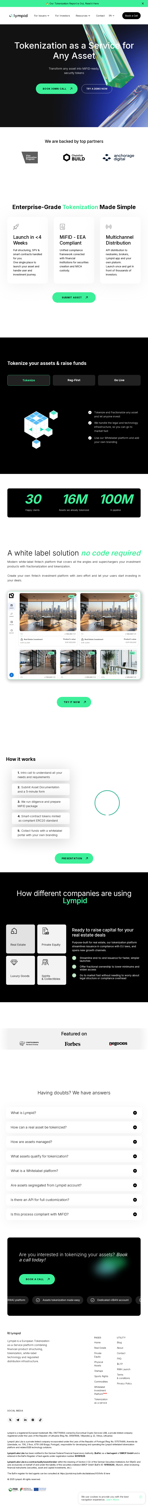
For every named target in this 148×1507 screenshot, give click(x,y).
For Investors (62, 15)
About (120, 1347)
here (108, 1473)
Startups (98, 1370)
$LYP (120, 1363)
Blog (119, 1342)
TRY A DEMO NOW (96, 88)
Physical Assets (98, 1364)
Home (97, 1342)
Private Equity (97, 1355)
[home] (18, 15)
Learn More (112, 1499)
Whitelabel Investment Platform (100, 1390)
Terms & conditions (123, 1376)
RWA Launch (123, 1369)
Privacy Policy (124, 1383)
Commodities (101, 1381)
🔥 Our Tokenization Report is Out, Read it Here (72, 3)
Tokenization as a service (101, 1401)
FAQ (119, 1358)
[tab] (28, 380)
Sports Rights (101, 1376)
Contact (100, 15)
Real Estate (100, 1347)
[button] (41, 15)
